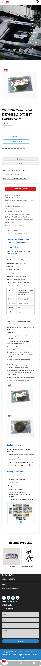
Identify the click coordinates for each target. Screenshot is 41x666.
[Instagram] (13, 598)
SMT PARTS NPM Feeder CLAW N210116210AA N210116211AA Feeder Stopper (29, 567)
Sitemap (35, 655)
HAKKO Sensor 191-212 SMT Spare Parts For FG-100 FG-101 (11, 567)
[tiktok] (18, 598)
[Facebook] (4, 598)
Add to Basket (15, 141)
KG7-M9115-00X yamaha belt (13, 170)
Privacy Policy (21, 658)
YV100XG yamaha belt (11, 174)
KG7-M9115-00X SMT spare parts (15, 178)
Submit (20, 641)
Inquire (14, 136)
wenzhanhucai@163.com (10, 588)
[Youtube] (8, 598)
